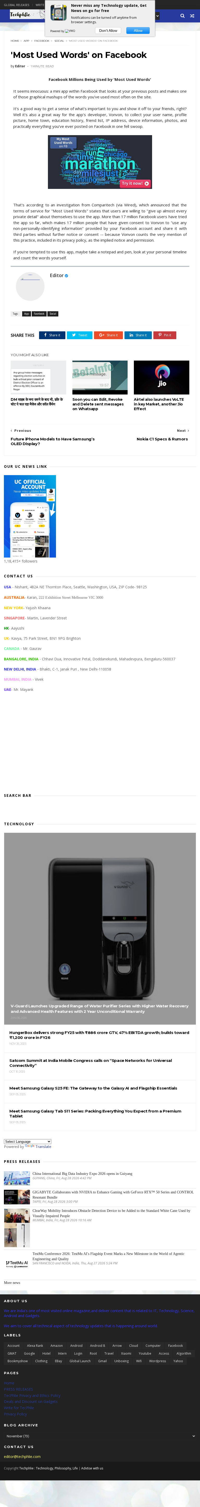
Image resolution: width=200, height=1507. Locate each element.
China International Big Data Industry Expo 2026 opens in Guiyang (82, 1174)
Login (78, 1353)
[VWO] (70, 31)
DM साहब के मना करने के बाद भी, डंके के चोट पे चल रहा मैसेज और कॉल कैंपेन (37, 401)
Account (14, 1345)
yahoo (178, 1361)
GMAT (12, 1353)
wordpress (157, 1361)
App (26, 41)
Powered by (57, 31)
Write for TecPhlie (19, 1407)
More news (12, 1283)
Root (93, 1353)
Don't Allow (108, 30)
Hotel (46, 1353)
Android (76, 1345)
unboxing (121, 1361)
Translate (43, 1146)
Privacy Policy (15, 1414)
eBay (58, 1361)
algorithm (184, 1353)
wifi (139, 1361)
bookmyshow (18, 1361)
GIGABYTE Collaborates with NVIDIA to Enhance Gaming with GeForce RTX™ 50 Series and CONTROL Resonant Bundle (113, 1194)
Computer (153, 1345)
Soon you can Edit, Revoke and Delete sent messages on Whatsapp (97, 404)
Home (15, 41)
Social (59, 41)
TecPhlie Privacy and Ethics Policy (32, 1395)
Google (29, 1353)
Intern (62, 1353)
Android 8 (97, 1345)
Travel (109, 1353)
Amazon (57, 1345)
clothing (41, 1361)
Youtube (145, 1353)
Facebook (41, 41)
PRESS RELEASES (18, 1389)
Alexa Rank (35, 1345)
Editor (57, 275)
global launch (80, 1361)
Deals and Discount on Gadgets (31, 1401)
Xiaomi (126, 1353)
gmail (102, 1361)
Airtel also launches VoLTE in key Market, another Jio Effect (159, 404)
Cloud (133, 1345)
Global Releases (16, 5)
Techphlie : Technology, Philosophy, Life (48, 1468)
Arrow (117, 1345)
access (164, 1353)
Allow (138, 30)
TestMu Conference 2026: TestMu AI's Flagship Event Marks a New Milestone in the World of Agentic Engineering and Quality (108, 1256)
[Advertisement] (100, 746)
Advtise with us (92, 1468)
